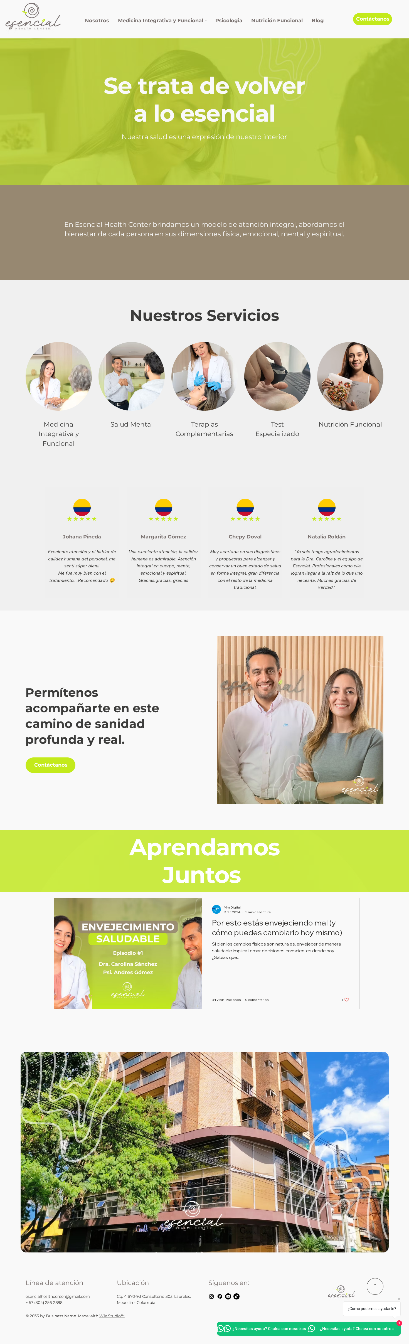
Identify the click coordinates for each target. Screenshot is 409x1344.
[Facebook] (220, 1296)
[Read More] (375, 1286)
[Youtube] (228, 1296)
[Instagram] (211, 1296)
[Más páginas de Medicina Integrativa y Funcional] (205, 20)
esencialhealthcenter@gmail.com (58, 1296)
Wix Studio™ (112, 1315)
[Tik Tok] (236, 1296)
